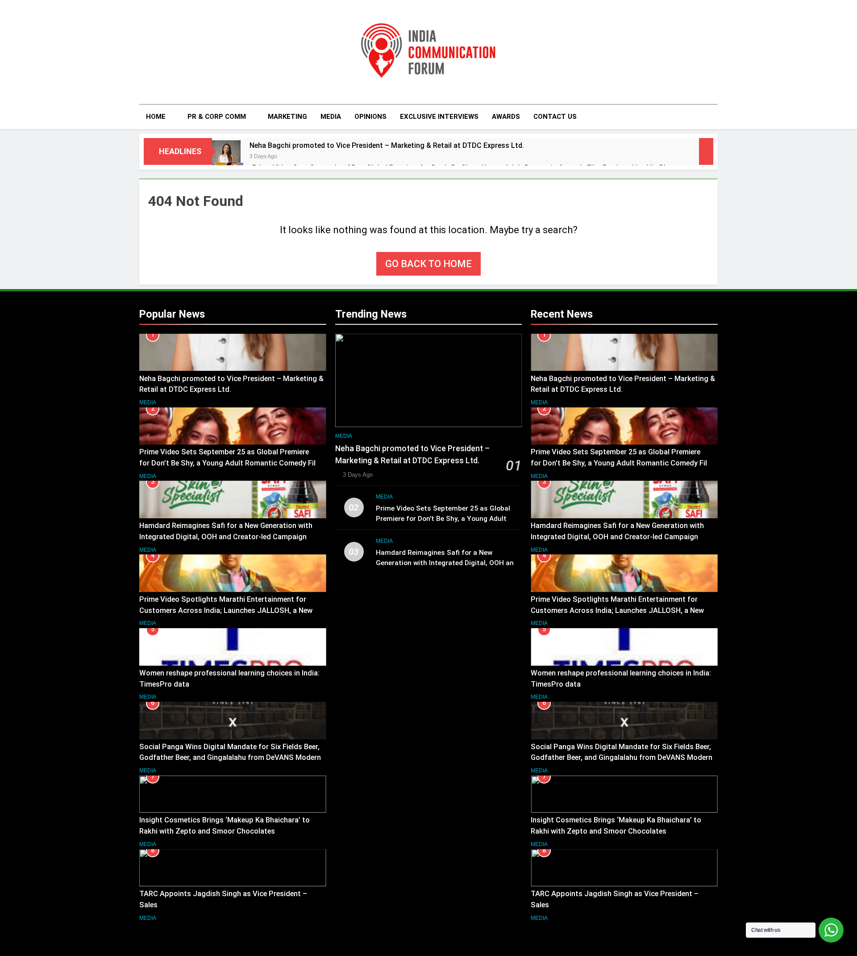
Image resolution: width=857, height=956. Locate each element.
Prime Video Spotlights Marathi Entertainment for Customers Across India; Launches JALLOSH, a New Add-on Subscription (225, 610)
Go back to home (428, 263)
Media (330, 117)
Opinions (370, 117)
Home (156, 117)
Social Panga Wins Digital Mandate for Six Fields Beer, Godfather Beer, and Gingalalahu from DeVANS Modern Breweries (230, 757)
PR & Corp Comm (216, 117)
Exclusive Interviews (439, 117)
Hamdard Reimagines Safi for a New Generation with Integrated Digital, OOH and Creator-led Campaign (447, 563)
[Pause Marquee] (706, 151)
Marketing (287, 117)
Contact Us (555, 117)
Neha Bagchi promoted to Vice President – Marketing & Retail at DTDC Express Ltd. (387, 145)
